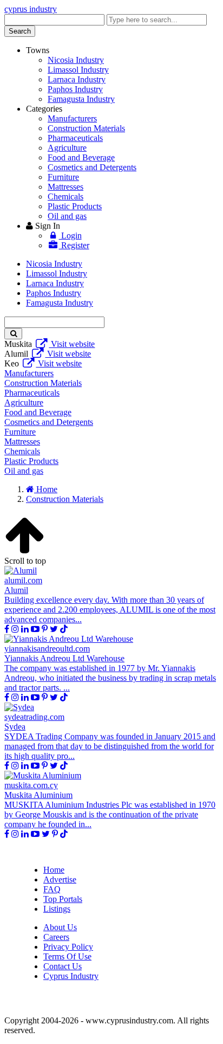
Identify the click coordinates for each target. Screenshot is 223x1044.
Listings (56, 908)
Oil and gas (67, 216)
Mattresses (65, 186)
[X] (54, 629)
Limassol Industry (78, 69)
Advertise (59, 879)
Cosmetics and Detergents (92, 167)
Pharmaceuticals (75, 138)
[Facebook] (6, 629)
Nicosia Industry (76, 60)
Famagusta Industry (81, 99)
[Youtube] (35, 629)
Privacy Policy (68, 946)
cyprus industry (30, 9)
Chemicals (65, 196)
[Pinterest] (45, 629)
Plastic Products (75, 206)
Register (74, 245)
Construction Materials (86, 128)
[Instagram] (15, 629)
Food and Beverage (81, 157)
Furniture (63, 177)
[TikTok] (64, 629)
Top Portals (62, 899)
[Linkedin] (25, 629)
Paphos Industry (75, 89)
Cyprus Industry (71, 976)
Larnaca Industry (77, 79)
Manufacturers (72, 118)
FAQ (52, 889)
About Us (60, 927)
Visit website (72, 344)
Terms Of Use (67, 956)
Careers (56, 937)
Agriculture (67, 147)
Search (20, 31)
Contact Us (62, 966)
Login (70, 235)
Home (53, 869)
